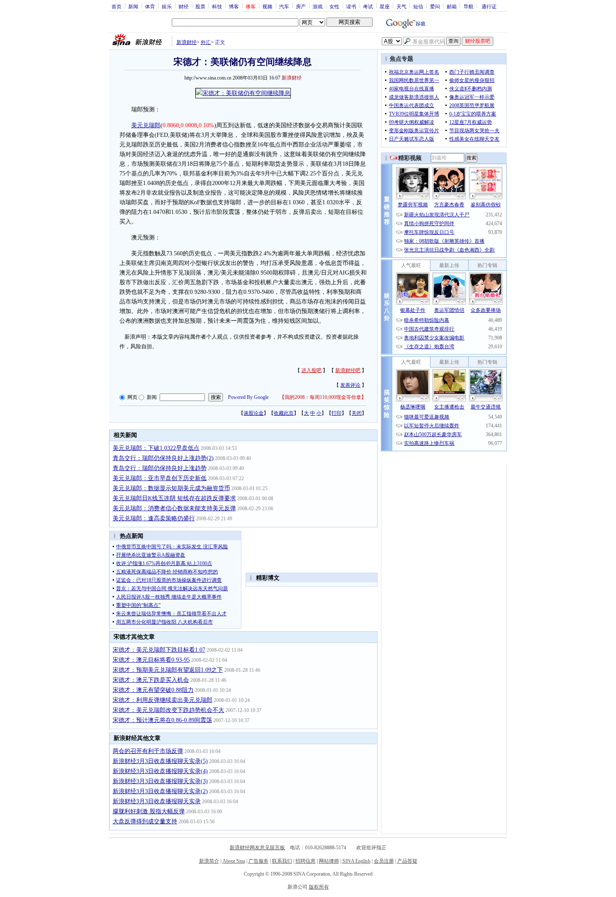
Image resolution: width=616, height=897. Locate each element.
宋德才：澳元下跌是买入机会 (151, 680)
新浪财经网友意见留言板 (257, 848)
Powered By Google (248, 397)
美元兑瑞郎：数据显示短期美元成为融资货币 (171, 488)
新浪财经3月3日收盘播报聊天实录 (157, 801)
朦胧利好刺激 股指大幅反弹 (149, 811)
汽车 (284, 6)
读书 (351, 6)
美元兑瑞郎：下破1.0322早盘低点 (156, 448)
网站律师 (329, 861)
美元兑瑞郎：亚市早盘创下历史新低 (160, 478)
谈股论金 (253, 413)
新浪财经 (186, 42)
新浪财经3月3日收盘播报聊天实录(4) (160, 771)
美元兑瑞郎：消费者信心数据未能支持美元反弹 (174, 508)
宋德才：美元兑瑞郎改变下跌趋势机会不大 (168, 710)
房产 (301, 6)
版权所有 (319, 887)
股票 (200, 6)
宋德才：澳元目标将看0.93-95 (151, 660)
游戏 (318, 6)
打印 (336, 413)
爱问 (435, 6)
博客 (234, 6)
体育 (150, 6)
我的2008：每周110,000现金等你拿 (323, 397)
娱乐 (167, 6)
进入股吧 (311, 370)
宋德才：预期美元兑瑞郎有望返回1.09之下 (168, 670)
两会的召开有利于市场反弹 (148, 751)
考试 (368, 6)
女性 (334, 6)
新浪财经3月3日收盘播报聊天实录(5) (160, 761)
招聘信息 (305, 861)
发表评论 (350, 385)
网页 (132, 397)
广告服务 (258, 861)
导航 (468, 6)
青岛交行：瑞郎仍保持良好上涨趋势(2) (163, 458)
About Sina (234, 861)
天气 (401, 6)
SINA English (356, 861)
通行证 (489, 6)
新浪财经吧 (347, 370)
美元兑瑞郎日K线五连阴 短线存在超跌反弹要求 (174, 498)
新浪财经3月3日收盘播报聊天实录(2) (160, 791)
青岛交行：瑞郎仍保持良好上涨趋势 (160, 468)
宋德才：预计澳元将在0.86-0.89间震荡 (162, 720)
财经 (184, 6)
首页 (116, 6)
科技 (217, 6)
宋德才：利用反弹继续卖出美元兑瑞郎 (162, 700)
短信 (418, 6)
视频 (267, 6)
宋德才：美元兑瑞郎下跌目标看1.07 (159, 650)
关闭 (357, 413)
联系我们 (282, 861)
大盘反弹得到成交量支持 (145, 821)
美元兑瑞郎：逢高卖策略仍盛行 (154, 518)
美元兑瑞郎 (145, 125)
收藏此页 (284, 413)
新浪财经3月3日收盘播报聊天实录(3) (160, 781)
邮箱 (452, 6)
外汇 (206, 42)
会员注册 (384, 861)
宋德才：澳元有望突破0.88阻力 (153, 690)
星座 (385, 6)
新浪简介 (209, 861)
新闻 (133, 6)
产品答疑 (407, 861)
